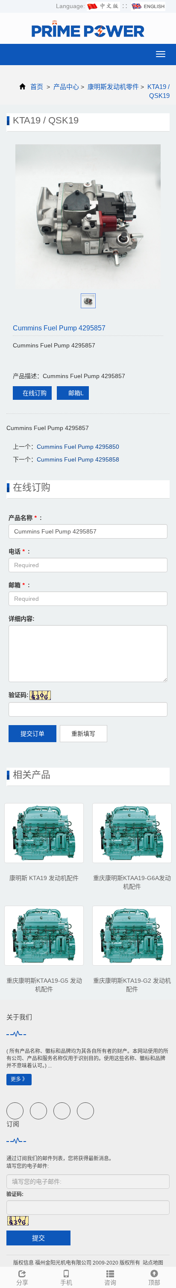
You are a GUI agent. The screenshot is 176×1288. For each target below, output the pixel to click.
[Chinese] (103, 6)
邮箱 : (19, 585)
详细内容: (22, 618)
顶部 (154, 1282)
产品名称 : (25, 517)
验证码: (19, 694)
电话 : (19, 551)
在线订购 (35, 393)
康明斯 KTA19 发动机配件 (44, 878)
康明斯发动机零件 (113, 86)
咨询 (110, 1282)
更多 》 (19, 1079)
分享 (22, 1282)
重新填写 (83, 733)
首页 (36, 86)
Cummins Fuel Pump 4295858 (78, 459)
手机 (66, 1282)
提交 (38, 1238)
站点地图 (153, 1263)
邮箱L (75, 393)
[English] (148, 6)
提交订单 (32, 733)
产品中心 (66, 86)
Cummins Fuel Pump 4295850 (78, 446)
